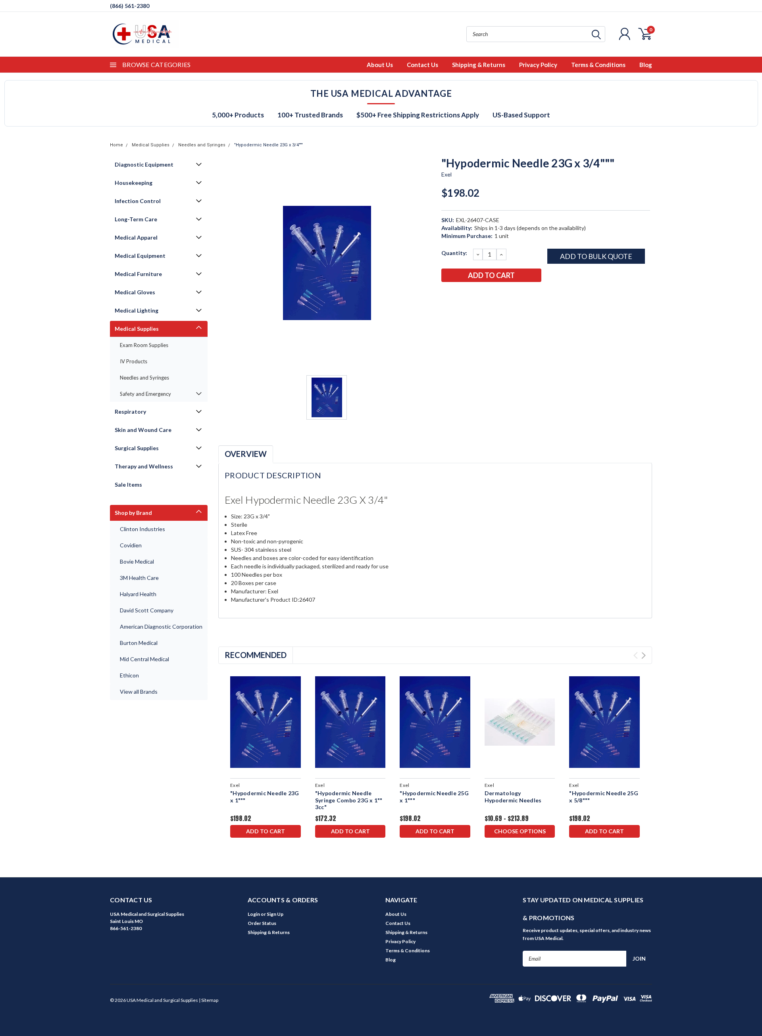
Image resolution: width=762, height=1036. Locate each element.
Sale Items (128, 484)
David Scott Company (146, 610)
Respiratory (130, 411)
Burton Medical (139, 642)
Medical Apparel (136, 237)
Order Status (262, 923)
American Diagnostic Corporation (161, 626)
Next (643, 655)
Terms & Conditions (598, 64)
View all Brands (139, 691)
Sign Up (275, 914)
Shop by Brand (133, 512)
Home (116, 145)
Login (254, 914)
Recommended (256, 655)
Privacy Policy (538, 64)
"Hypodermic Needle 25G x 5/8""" (603, 797)
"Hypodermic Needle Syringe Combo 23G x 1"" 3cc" (349, 800)
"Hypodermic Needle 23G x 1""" (264, 797)
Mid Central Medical (144, 659)
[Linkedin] (499, 296)
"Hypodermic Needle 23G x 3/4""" (268, 145)
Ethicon (129, 675)
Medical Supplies (150, 145)
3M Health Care (139, 577)
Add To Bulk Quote (596, 256)
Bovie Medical (137, 561)
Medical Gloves (135, 292)
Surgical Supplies (137, 448)
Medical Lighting (136, 310)
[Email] (460, 296)
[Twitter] (486, 296)
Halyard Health (138, 594)
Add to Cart (265, 831)
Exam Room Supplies (144, 345)
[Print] (473, 296)
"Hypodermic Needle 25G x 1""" (434, 797)
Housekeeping (133, 182)
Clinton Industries (142, 529)
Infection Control (138, 201)
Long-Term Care (136, 219)
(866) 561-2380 (129, 5)
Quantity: (454, 252)
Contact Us (422, 64)
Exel (446, 174)
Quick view (265, 722)
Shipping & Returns (478, 64)
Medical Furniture (138, 274)
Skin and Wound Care (143, 429)
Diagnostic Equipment (144, 164)
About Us (380, 64)
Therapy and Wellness (144, 466)
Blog (645, 64)
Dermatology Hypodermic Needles (513, 797)
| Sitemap (208, 1000)
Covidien (131, 545)
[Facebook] (447, 296)
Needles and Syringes (201, 145)
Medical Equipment (140, 255)
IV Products (133, 361)
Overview (246, 454)
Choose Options (520, 831)
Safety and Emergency (145, 394)
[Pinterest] (512, 296)
